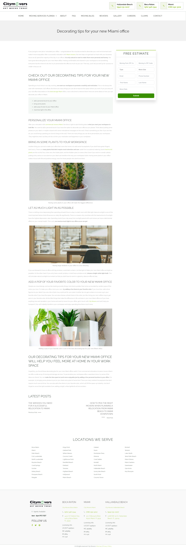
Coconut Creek (67, 456)
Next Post (110, 418)
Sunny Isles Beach (99, 471)
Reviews (104, 16)
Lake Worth (128, 453)
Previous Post (32, 412)
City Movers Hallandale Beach (114, 507)
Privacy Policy (107, 546)
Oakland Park (67, 450)
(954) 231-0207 (113, 512)
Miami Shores (129, 459)
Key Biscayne (129, 471)
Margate (34, 477)
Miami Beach (67, 477)
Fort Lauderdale (37, 456)
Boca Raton (35, 447)
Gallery (117, 16)
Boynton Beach (36, 462)
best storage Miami (56, 91)
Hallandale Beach (99, 468)
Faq (74, 16)
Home (21, 16)
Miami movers (71, 54)
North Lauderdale (37, 459)
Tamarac (65, 468)
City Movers (93, 301)
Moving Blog (87, 16)
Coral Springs (36, 465)
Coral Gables (98, 459)
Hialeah (96, 447)
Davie (95, 450)
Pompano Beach (37, 474)
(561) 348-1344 (70, 512)
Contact (157, 16)
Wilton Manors (67, 453)
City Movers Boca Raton (70, 507)
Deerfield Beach (68, 462)
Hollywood (66, 474)
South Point (97, 474)
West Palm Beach (130, 456)
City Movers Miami (90, 507)
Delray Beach (36, 471)
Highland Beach (68, 471)
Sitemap (99, 546)
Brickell (127, 447)
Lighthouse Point (68, 459)
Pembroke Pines (99, 453)
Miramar (96, 456)
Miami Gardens (129, 462)
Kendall (96, 462)
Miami (34, 450)
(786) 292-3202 (91, 512)
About (63, 16)
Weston (127, 450)
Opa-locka (128, 468)
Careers (131, 16)
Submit (136, 96)
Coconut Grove (98, 477)
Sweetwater (129, 465)
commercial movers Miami (54, 124)
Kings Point (66, 447)
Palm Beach (35, 453)
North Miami (98, 465)
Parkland (65, 465)
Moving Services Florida (42, 16)
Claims (144, 16)
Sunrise (34, 468)
